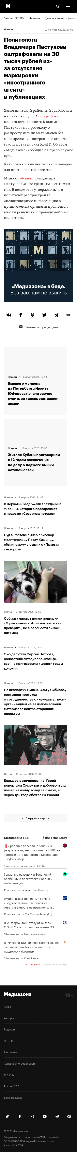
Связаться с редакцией (41, 326)
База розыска (13, 1097)
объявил (27, 178)
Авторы (9, 1018)
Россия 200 (12, 1086)
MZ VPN (9, 1074)
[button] (68, 7)
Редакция (10, 1029)
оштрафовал (49, 116)
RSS (9, 1040)
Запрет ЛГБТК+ (14, 18)
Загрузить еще (35, 818)
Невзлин (34, 18)
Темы (7, 1006)
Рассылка (10, 1052)
